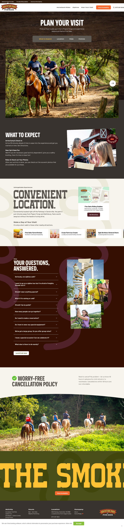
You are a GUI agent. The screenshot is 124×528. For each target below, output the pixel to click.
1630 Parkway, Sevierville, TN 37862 (61, 512)
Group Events (9, 517)
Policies (82, 38)
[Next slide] (112, 83)
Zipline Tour (8, 513)
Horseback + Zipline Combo (13, 515)
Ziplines (76, 7)
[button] (36, 276)
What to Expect (45, 38)
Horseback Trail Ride (11, 512)
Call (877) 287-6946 (21, 353)
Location (60, 38)
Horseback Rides (63, 7)
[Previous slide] (11, 83)
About (76, 512)
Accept (78, 523)
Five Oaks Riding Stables (22, 1)
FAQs (71, 38)
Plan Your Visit (87, 7)
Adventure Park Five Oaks (8, 1)
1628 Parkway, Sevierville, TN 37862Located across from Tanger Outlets (93, 209)
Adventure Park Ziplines (36, 1)
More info (69, 523)
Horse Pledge (78, 513)
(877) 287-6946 (119, 7)
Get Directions (93, 214)
